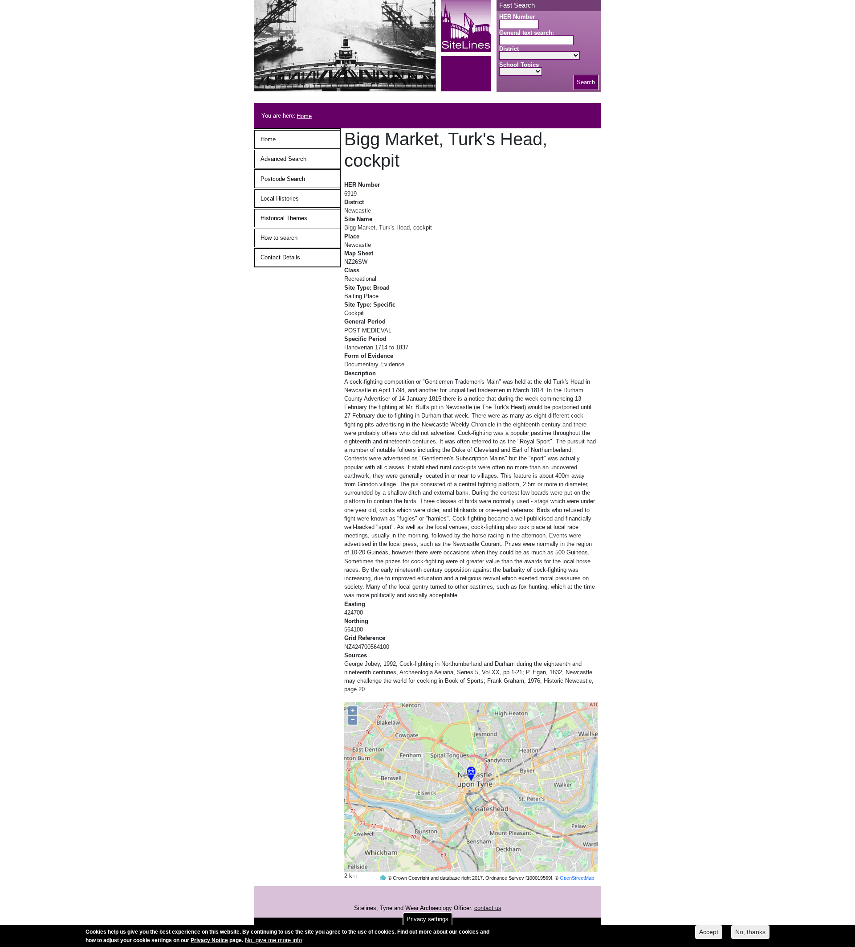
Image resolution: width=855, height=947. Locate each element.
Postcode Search (283, 179)
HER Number (517, 16)
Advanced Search (283, 159)
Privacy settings (427, 919)
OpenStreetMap (577, 878)
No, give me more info (273, 940)
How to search (279, 237)
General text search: (526, 32)
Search (586, 82)
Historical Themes (284, 218)
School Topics (519, 64)
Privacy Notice (209, 940)
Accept (708, 931)
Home (304, 115)
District (509, 48)
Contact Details (280, 257)
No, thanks (750, 931)
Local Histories (280, 198)
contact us (487, 908)
